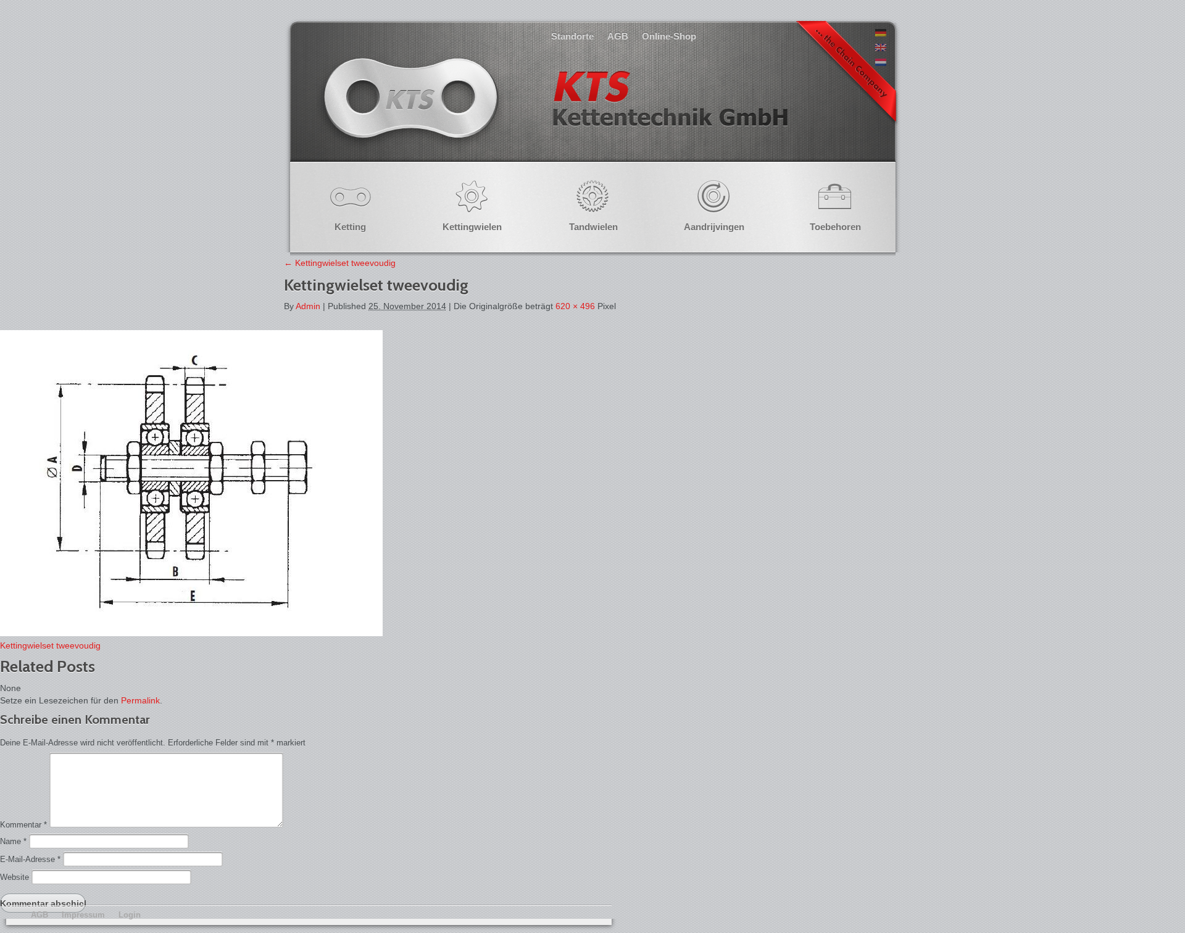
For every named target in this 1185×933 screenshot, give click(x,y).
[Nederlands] (880, 63)
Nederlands (554, 111)
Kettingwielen (472, 227)
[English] (880, 48)
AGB (617, 36)
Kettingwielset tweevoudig (340, 263)
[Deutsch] (880, 33)
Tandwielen (593, 227)
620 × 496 (575, 306)
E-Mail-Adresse (30, 859)
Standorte (572, 36)
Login (129, 914)
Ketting (350, 227)
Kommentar (23, 824)
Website (14, 877)
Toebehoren (835, 227)
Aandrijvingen (714, 227)
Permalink (140, 700)
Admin (308, 306)
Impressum (83, 914)
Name (13, 841)
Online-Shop (669, 36)
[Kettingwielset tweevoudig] (191, 633)
